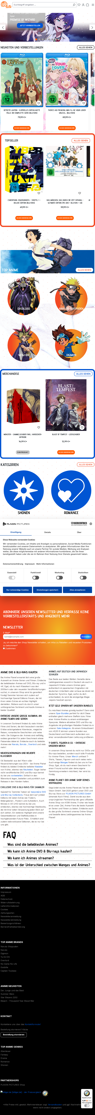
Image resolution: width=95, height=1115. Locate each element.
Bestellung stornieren (13, 1034)
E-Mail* (6, 632)
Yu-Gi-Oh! (5, 957)
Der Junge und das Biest (12, 990)
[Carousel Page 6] (52, 39)
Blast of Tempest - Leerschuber (66, 434)
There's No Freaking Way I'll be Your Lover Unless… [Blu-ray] (67, 111)
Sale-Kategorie (64, 728)
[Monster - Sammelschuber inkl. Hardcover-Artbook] (22, 405)
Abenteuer (6, 1051)
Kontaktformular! (33, 1024)
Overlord (32, 744)
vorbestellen (17, 775)
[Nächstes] (92, 27)
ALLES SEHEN (85, 47)
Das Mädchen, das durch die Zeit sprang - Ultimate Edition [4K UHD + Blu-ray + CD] (65, 201)
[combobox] (41, 4)
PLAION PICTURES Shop (13, 1085)
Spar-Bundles (62, 713)
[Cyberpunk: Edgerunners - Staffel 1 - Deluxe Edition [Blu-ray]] (24, 169)
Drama (4, 1058)
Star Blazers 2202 (9, 997)
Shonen (4, 1065)
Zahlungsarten (7, 913)
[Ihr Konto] (83, 4)
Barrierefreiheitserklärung (13, 927)
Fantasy (4, 1054)
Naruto (15, 744)
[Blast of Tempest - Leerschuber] (66, 405)
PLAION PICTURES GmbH (78, 793)
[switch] (86, 1105)
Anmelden (86, 636)
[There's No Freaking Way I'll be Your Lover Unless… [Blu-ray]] (67, 80)
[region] (47, 27)
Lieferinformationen (10, 906)
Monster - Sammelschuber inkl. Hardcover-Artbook (23, 435)
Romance (5, 1061)
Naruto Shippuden (9, 946)
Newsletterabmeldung (11, 920)
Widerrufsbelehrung (10, 902)
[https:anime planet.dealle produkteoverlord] (24, 299)
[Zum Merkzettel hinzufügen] (38, 103)
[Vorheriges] (3, 27)
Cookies (4, 909)
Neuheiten (28, 769)
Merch (75, 756)
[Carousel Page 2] (39, 39)
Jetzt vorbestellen (30, 25)
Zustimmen (10, 648)
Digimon (4, 953)
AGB (3, 895)
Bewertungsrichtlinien (11, 923)
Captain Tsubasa (8, 971)
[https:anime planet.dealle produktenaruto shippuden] (71, 299)
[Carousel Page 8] (59, 39)
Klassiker (39, 766)
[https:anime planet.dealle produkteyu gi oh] (24, 345)
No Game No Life (9, 964)
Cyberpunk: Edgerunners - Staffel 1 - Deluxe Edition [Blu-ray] (24, 201)
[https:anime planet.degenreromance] (71, 490)
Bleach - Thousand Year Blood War (17, 1001)
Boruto (23, 744)
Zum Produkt (23, 452)
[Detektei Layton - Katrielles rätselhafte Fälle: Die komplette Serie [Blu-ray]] (22, 80)
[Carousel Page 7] (56, 39)
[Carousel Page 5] (49, 39)
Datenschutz (6, 899)
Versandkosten (55, 1104)
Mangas (64, 762)
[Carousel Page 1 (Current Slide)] (36, 39)
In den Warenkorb (21, 128)
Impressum (6, 892)
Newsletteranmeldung (11, 916)
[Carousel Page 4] (46, 39)
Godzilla (4, 967)
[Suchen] (74, 4)
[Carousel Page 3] (43, 39)
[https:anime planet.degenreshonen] (24, 490)
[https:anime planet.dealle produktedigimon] (71, 345)
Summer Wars (7, 994)
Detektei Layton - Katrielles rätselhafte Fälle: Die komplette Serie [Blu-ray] (22, 111)
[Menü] (93, 4)
